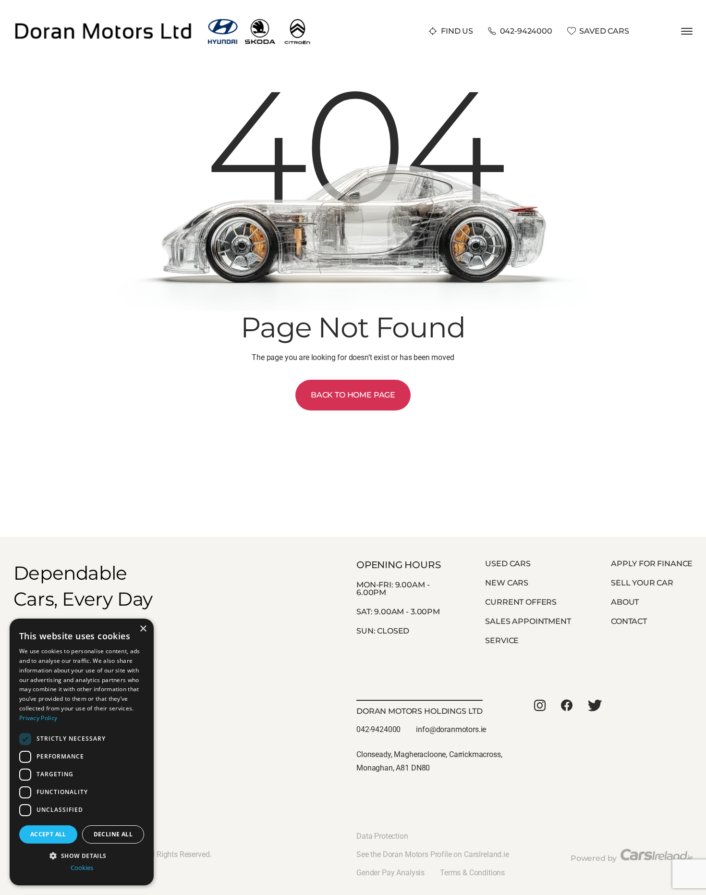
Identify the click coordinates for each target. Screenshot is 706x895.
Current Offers (521, 602)
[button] (81, 855)
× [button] (142, 629)
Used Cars (508, 563)
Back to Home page (353, 394)
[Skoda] (260, 20)
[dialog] (82, 752)
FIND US (457, 31)
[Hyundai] (223, 20)
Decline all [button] (113, 834)
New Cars (506, 582)
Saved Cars (604, 31)
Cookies (82, 868)
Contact (629, 621)
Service (502, 640)
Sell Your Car (642, 582)
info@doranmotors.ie (451, 729)
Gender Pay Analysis (390, 872)
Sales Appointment (528, 621)
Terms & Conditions (472, 872)
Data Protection (382, 836)
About (625, 602)
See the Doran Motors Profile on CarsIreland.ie (432, 854)
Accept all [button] (48, 834)
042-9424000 (526, 31)
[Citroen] (297, 20)
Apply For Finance (652, 563)
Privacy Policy (38, 718)
